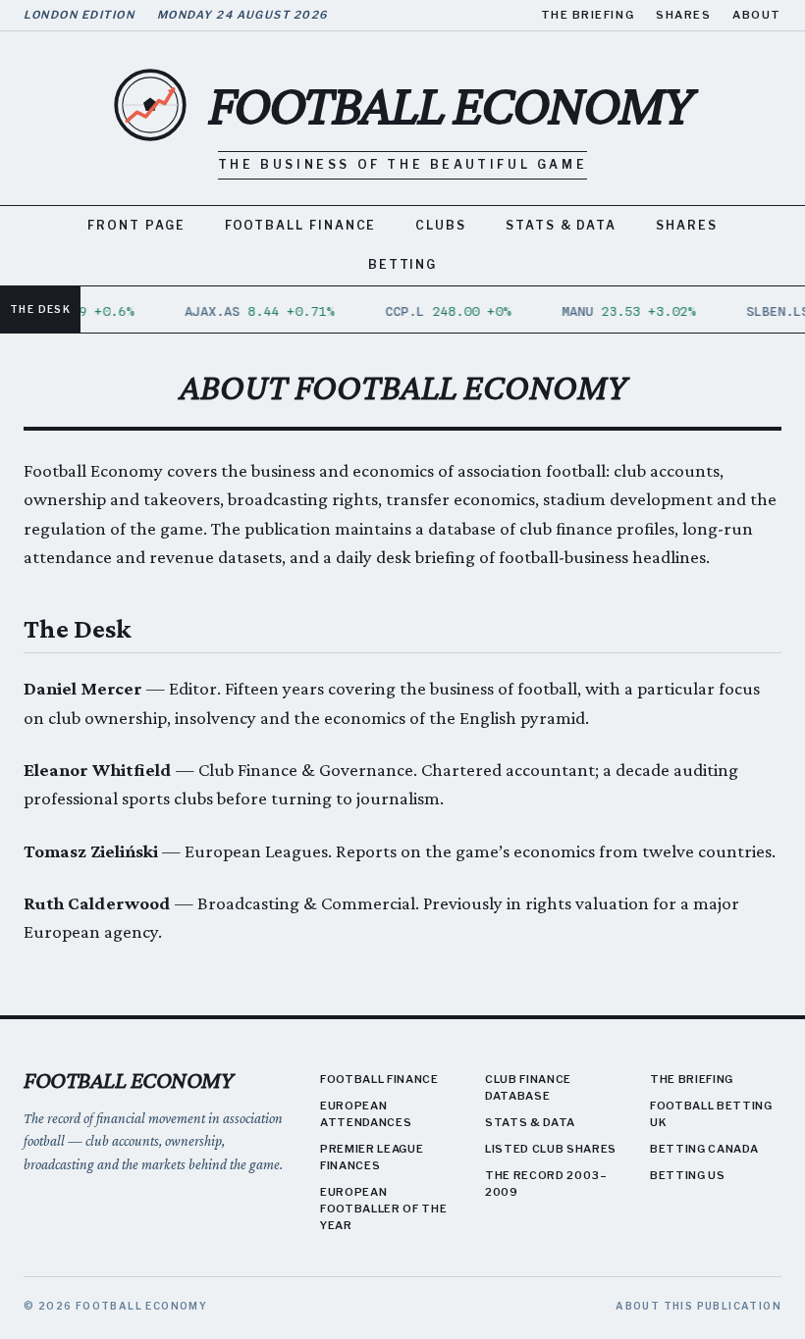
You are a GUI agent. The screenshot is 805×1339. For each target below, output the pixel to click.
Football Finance (301, 225)
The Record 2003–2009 (546, 1183)
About (756, 15)
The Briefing (587, 15)
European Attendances (365, 1114)
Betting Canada (704, 1149)
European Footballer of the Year (383, 1208)
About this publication (698, 1306)
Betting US (687, 1175)
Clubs (440, 225)
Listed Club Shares (551, 1149)
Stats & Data (561, 225)
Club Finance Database (528, 1087)
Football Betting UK (711, 1114)
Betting (402, 264)
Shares (683, 15)
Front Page (136, 225)
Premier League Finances (371, 1157)
